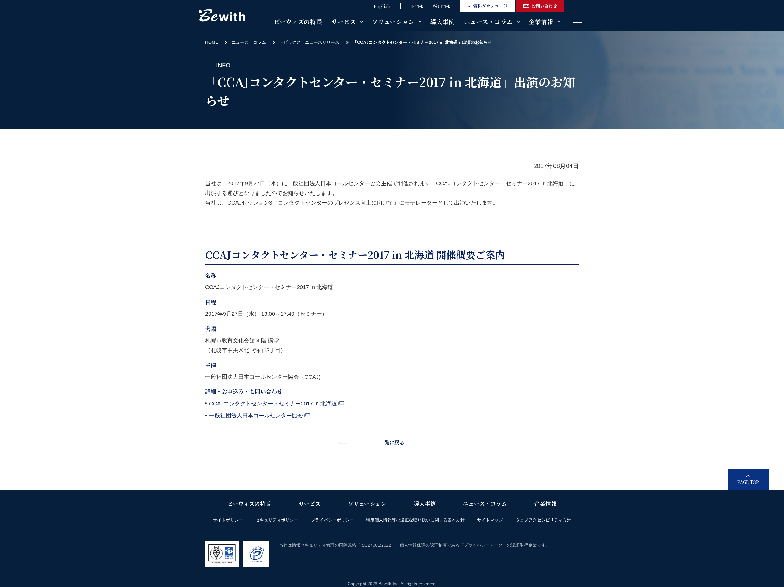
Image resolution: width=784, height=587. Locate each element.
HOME (211, 42)
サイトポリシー (228, 519)
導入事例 (442, 21)
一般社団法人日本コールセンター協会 (256, 415)
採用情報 (441, 6)
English (382, 6)
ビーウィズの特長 (298, 21)
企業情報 (541, 21)
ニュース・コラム (488, 21)
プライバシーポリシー (332, 519)
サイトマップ (490, 519)
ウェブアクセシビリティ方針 (543, 519)
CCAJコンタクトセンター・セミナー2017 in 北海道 (273, 404)
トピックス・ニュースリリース (309, 42)
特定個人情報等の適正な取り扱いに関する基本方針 (415, 519)
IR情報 (417, 6)
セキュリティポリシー (276, 519)
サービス (343, 21)
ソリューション (393, 21)
